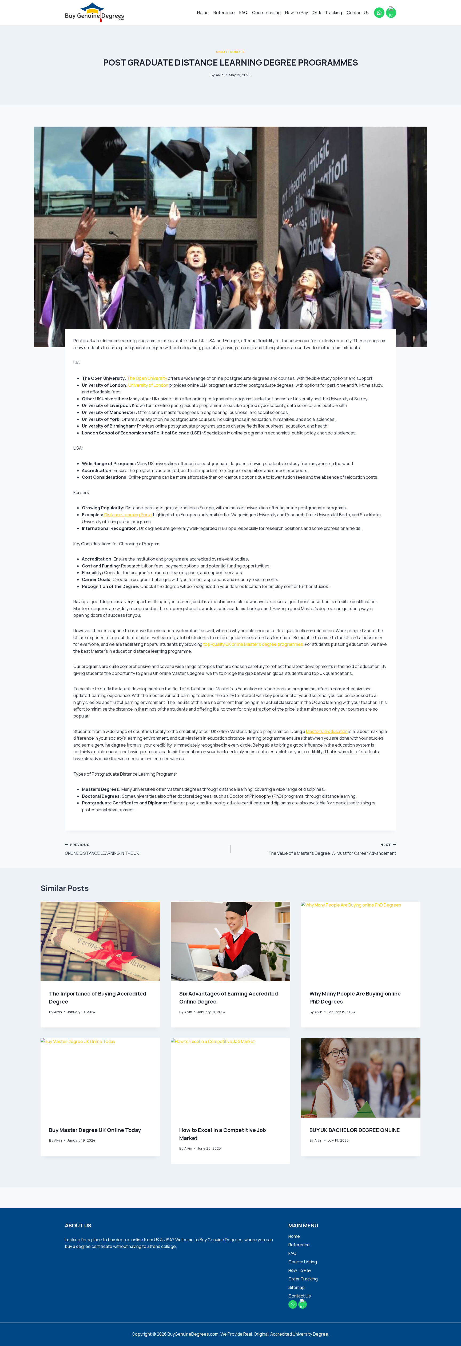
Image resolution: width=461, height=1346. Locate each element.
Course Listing (266, 12)
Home (203, 12)
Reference (224, 12)
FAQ (243, 12)
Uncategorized (230, 52)
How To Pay (296, 12)
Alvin (220, 74)
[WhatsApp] (379, 12)
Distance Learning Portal (128, 515)
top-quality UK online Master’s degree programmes (253, 644)
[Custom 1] (391, 12)
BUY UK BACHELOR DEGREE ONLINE (354, 1130)
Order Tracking (327, 12)
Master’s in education (327, 731)
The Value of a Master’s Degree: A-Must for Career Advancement (332, 849)
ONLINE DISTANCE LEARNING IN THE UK (102, 849)
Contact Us (358, 12)
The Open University (146, 378)
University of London (148, 385)
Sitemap (296, 1287)
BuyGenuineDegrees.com (193, 1334)
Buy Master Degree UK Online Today (95, 1130)
